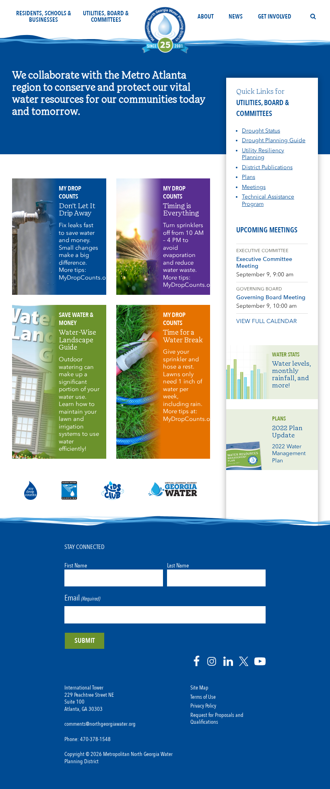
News (236, 16)
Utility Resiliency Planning (263, 154)
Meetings (254, 187)
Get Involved (274, 16)
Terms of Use (203, 697)
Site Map (199, 688)
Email (82, 598)
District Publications (267, 167)
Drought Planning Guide (273, 140)
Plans (248, 177)
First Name (75, 565)
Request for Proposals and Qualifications (216, 719)
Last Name (178, 565)
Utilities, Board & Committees (106, 16)
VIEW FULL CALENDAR (266, 321)
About (206, 16)
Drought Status (261, 130)
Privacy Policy (203, 706)
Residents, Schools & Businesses (43, 16)
